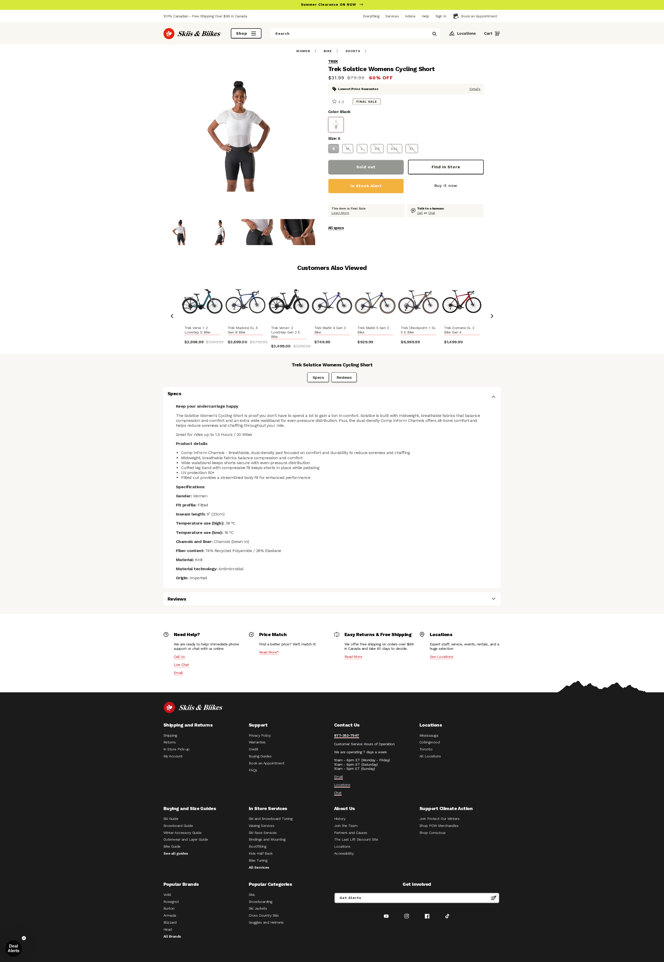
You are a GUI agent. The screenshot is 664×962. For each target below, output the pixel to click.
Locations (342, 785)
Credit (253, 749)
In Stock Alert (366, 185)
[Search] (434, 34)
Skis (252, 895)
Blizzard (170, 922)
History (339, 819)
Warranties (257, 742)
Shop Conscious (432, 833)
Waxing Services (261, 826)
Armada (169, 915)
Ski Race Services (263, 833)
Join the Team (345, 826)
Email (178, 673)
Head (167, 929)
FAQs (253, 770)
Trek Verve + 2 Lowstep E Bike (197, 330)
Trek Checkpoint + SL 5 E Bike (418, 330)
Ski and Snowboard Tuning (270, 819)
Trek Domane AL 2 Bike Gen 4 (459, 330)
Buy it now (445, 185)
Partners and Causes (350, 833)
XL (411, 148)
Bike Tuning (258, 860)
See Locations (441, 656)
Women (303, 51)
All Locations (430, 756)
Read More (353, 656)
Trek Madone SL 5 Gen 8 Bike (243, 330)
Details (474, 88)
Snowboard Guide (178, 826)
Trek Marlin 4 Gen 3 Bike (330, 330)
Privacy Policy (260, 735)
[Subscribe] (493, 898)
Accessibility (344, 853)
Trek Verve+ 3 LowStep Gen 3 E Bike (285, 332)
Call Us (179, 656)
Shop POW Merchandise (438, 826)
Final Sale (366, 101)
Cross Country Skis (264, 915)
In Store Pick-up (176, 749)
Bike (328, 51)
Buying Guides (260, 756)
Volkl (167, 895)
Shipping (170, 735)
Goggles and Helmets (266, 922)
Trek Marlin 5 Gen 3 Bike (373, 330)
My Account (173, 756)
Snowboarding (260, 902)
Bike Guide (172, 846)
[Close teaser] (24, 938)
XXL (394, 148)
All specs (336, 227)
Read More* (269, 652)
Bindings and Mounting (267, 839)
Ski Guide (170, 819)
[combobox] (355, 33)
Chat (431, 212)
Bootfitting (257, 846)
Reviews (344, 377)
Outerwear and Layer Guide (185, 839)
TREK (333, 61)
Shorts (352, 51)
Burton (169, 908)
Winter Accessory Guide (182, 833)
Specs (318, 377)
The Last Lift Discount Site (356, 839)
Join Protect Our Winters (439, 819)
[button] (440, 16)
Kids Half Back (261, 853)
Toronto (425, 749)
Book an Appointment (267, 763)
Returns (169, 742)
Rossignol (171, 902)
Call (420, 212)
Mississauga (428, 735)
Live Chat (181, 665)
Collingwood (429, 742)
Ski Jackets (258, 908)
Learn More (340, 212)
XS (377, 148)
